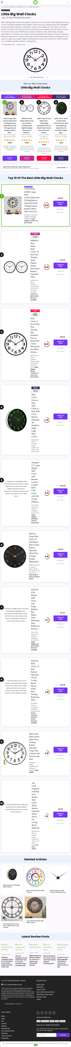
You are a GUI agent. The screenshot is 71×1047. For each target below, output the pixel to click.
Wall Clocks (40, 987)
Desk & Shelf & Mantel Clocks (45, 992)
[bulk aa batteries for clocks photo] (49, 947)
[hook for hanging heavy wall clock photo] (21, 947)
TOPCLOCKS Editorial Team (8, 44)
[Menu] (2, 2)
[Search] (68, 2)
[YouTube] (50, 1012)
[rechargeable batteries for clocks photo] (63, 948)
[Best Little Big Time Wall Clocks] (35, 868)
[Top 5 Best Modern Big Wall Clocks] (35, 898)
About (3, 1016)
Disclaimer (4, 1033)
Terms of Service (6, 1036)
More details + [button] (60, 212)
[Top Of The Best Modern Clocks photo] (11, 984)
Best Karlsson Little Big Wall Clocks (11, 886)
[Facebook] (38, 1012)
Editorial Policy (5, 1028)
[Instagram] (42, 1012)
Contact (3, 1023)
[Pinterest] (54, 1012)
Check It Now (60, 203)
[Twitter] (46, 1012)
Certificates (4, 1038)
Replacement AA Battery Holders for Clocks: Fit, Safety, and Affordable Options (35, 960)
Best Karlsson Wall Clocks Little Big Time (58, 891)
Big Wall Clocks (5, 10)
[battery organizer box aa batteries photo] (7, 948)
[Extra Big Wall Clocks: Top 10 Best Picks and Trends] (12, 898)
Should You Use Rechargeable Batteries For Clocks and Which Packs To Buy (62, 962)
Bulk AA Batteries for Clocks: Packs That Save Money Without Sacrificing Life (49, 960)
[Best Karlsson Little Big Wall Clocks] (12, 868)
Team (3, 1018)
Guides (39, 999)
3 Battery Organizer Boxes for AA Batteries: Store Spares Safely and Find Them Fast (7, 962)
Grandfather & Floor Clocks (45, 994)
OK (36, 1045)
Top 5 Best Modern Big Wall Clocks (34, 922)
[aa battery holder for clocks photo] (35, 947)
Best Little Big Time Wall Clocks (35, 891)
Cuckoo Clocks (41, 989)
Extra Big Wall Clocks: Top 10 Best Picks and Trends (11, 925)
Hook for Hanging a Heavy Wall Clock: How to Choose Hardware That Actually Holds (21, 960)
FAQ (2, 1021)
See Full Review (9, 158)
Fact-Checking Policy (7, 1031)
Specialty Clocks (41, 997)
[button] (69, 1034)
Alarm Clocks (40, 984)
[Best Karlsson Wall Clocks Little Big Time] (59, 868)
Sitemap (3, 1026)
